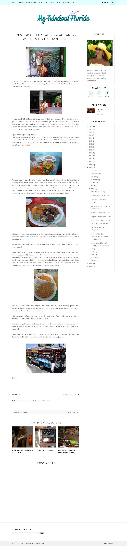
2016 (90, 150)
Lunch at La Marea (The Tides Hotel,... (67, 451)
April (92, 252)
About (21, 2)
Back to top (108, 543)
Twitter (99, 96)
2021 (90, 135)
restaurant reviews (23, 401)
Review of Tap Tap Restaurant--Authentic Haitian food (99, 236)
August (93, 183)
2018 (90, 144)
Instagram (107, 96)
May (92, 249)
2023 (90, 129)
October (94, 177)
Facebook (90, 96)
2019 (90, 141)
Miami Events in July (97, 192)
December (94, 171)
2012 (90, 162)
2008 (90, 267)
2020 (90, 138)
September (95, 180)
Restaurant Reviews (47, 2)
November (94, 174)
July (92, 186)
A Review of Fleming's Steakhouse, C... (22, 451)
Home (14, 2)
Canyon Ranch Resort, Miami (100, 217)
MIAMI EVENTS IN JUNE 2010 (100, 213)
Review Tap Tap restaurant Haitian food (39, 401)
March (93, 255)
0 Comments (16, 394)
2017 (90, 147)
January (93, 261)
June (92, 189)
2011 (90, 165)
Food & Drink (31, 2)
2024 (90, 126)
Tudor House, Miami (44, 450)
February (94, 258)
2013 (90, 159)
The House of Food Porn (103, 110)
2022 (90, 132)
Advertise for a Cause (65, 2)
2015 (90, 153)
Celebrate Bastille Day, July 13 (100, 196)
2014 (90, 156)
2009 (90, 264)
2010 (90, 168)
